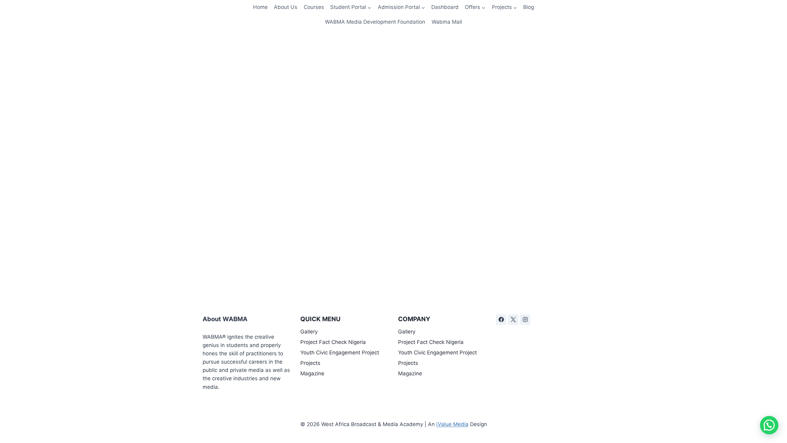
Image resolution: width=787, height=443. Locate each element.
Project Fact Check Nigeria (333, 342)
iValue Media (452, 424)
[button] (769, 425)
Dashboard (445, 7)
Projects (310, 363)
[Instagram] (525, 319)
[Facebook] (501, 319)
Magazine (312, 373)
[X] (513, 319)
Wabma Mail (447, 22)
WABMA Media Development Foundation (375, 22)
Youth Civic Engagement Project (339, 352)
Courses (314, 7)
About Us (285, 7)
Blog (528, 7)
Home (260, 7)
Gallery (309, 332)
